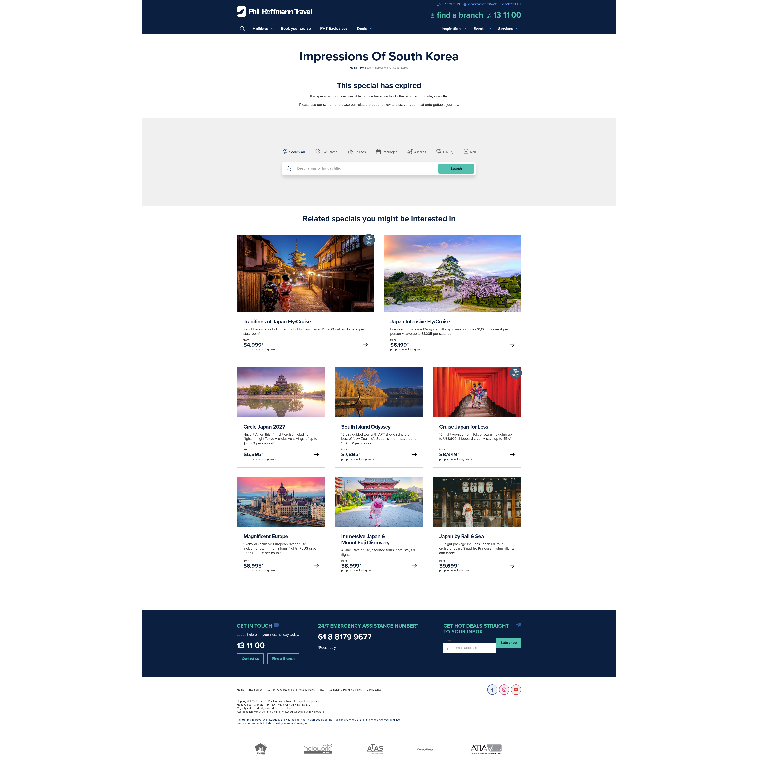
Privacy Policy (307, 690)
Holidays (260, 29)
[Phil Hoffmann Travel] (274, 12)
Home (353, 68)
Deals (362, 29)
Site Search (256, 690)
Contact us (511, 4)
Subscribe (509, 642)
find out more (305, 309)
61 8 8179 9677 (345, 637)
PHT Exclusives (334, 28)
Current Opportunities (281, 690)
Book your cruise (296, 28)
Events (479, 29)
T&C (322, 690)
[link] (305, 296)
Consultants (374, 690)
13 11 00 (506, 15)
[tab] (293, 152)
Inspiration (451, 29)
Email (448, 640)
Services (505, 29)
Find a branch (459, 15)
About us (452, 4)
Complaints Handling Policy (346, 690)
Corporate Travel (483, 4)
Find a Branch (283, 658)
